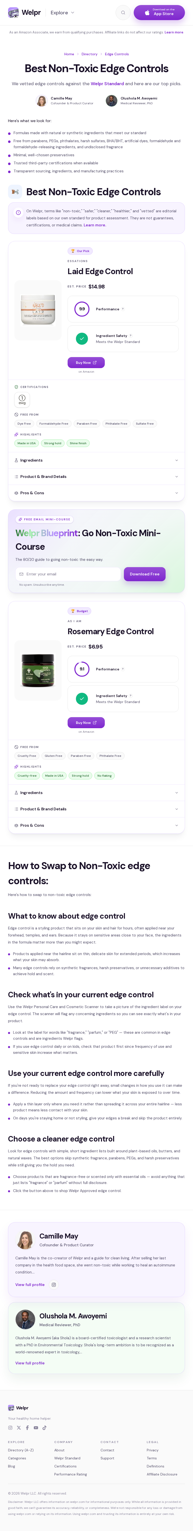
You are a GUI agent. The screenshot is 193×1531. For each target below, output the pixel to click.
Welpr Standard (107, 84)
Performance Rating (70, 1474)
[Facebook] (27, 1427)
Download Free (145, 574)
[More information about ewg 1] (22, 400)
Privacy (153, 1450)
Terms (152, 1458)
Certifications (65, 1466)
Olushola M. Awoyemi (139, 98)
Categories (17, 1458)
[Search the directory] (123, 12)
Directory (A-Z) (21, 1450)
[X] (19, 1427)
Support (107, 1458)
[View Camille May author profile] (42, 101)
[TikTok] (44, 1427)
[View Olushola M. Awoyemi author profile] (112, 101)
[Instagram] (10, 1427)
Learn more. (95, 225)
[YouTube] (36, 1427)
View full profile (30, 1284)
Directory (90, 54)
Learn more (174, 32)
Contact (107, 1450)
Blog (11, 1466)
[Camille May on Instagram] (54, 1285)
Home (69, 54)
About (59, 1450)
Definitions (155, 1466)
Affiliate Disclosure (162, 1474)
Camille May (61, 98)
